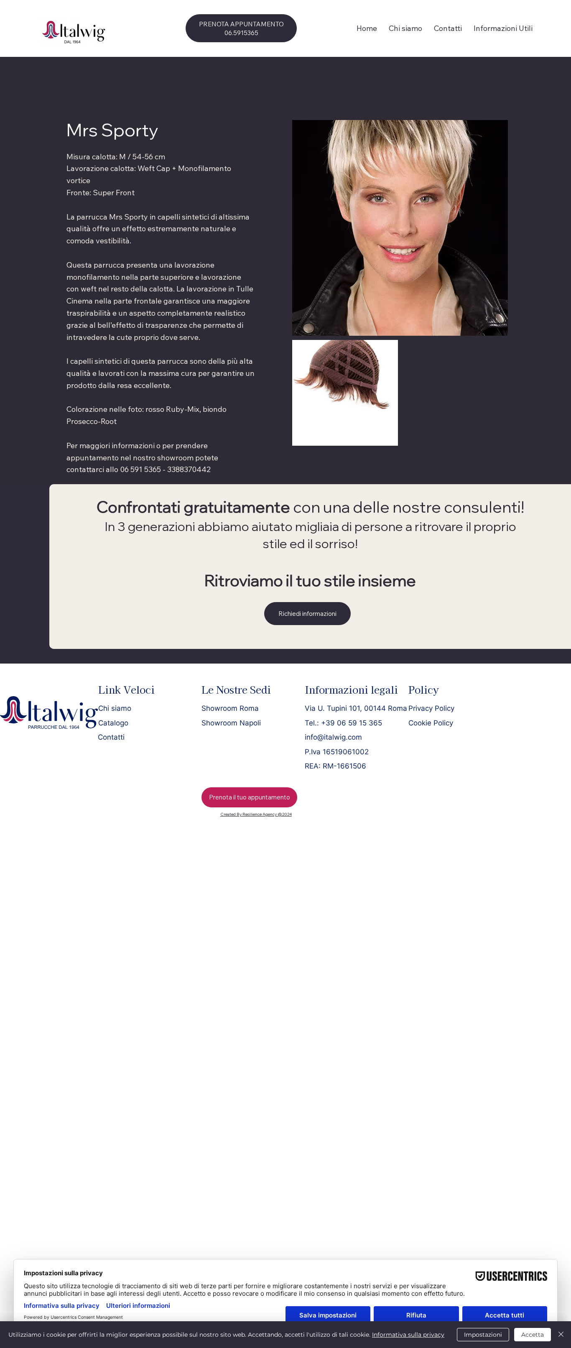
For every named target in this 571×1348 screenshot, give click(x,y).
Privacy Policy (431, 708)
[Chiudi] (561, 1334)
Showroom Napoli (231, 722)
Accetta (532, 1334)
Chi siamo (114, 708)
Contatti (111, 737)
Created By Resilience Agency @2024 (256, 814)
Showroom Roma (230, 708)
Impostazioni (483, 1334)
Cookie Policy (430, 722)
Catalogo (113, 722)
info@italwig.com (333, 737)
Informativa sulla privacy (408, 1334)
